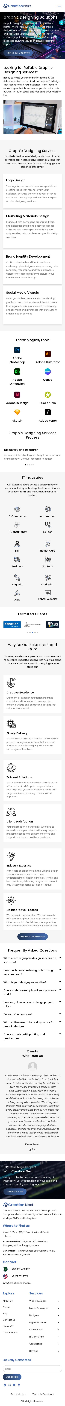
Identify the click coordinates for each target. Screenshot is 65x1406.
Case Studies (10, 1332)
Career (6, 1307)
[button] (59, 5)
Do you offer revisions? (17, 1014)
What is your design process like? (24, 982)
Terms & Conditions (43, 1394)
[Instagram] (9, 1385)
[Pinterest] (19, 1385)
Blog (5, 1313)
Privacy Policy (18, 1394)
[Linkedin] (14, 1385)
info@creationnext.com (17, 1283)
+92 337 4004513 (21, 1269)
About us (8, 1300)
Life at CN (8, 1326)
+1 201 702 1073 (20, 1276)
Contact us (9, 1319)
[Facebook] (5, 1385)
